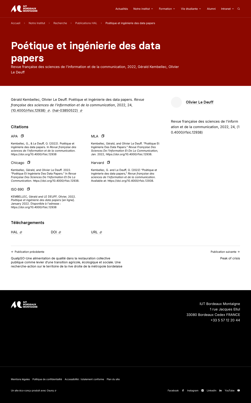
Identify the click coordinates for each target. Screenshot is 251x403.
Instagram (192, 390)
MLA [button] (94, 136)
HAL (25, 232)
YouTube (229, 390)
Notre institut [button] (141, 8)
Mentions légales (20, 379)
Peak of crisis (225, 255)
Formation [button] (165, 8)
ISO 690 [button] (17, 189)
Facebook (173, 390)
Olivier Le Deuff (199, 102)
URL (105, 232)
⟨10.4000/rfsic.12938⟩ (30, 110)
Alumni (211, 8)
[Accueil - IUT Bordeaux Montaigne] (24, 8)
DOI (65, 232)
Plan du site (113, 379)
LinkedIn (211, 390)
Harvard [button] (97, 163)
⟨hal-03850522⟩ (67, 110)
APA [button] (14, 136)
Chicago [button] (17, 163)
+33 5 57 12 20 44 (225, 320)
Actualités (121, 8)
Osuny (50, 390)
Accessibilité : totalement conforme (84, 379)
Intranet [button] (226, 8)
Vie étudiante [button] (189, 8)
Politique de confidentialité (47, 379)
